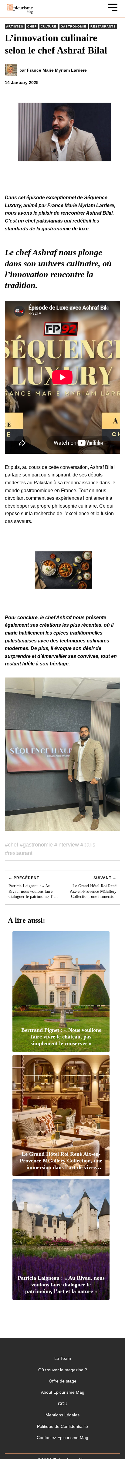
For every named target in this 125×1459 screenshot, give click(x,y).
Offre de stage (62, 1381)
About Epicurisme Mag (62, 1392)
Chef (31, 26)
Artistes (14, 26)
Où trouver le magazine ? (62, 1369)
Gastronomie (73, 26)
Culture (48, 26)
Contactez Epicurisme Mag (62, 1437)
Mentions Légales (62, 1414)
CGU (62, 1403)
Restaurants (103, 26)
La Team (62, 1358)
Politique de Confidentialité (62, 1426)
